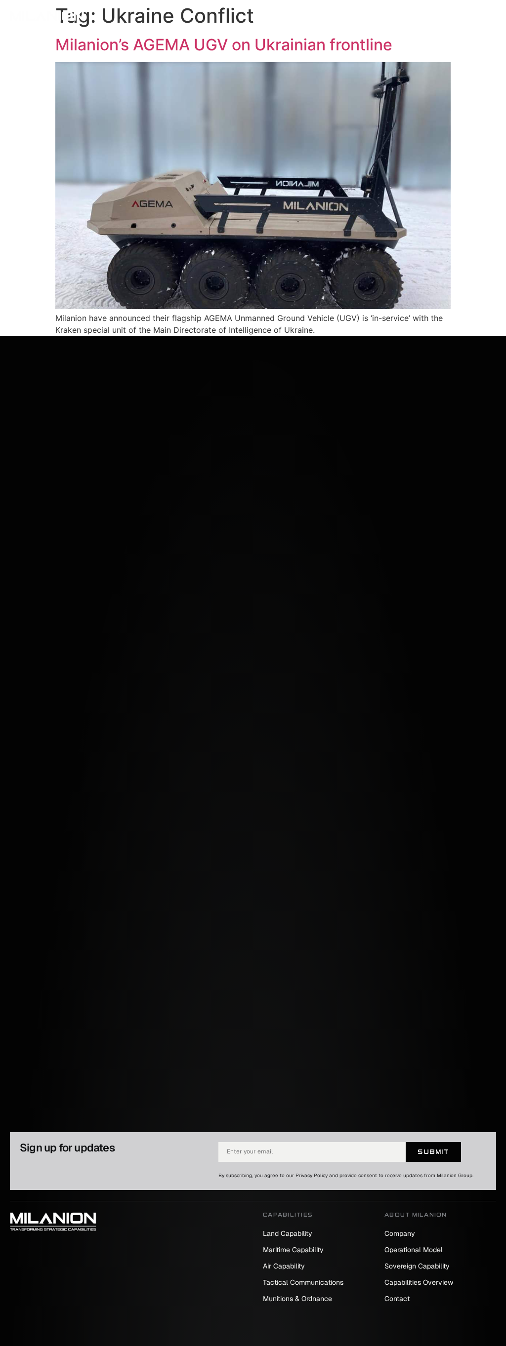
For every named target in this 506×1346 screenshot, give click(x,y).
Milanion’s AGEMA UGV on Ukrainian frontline (223, 44)
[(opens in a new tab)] (253, 306)
